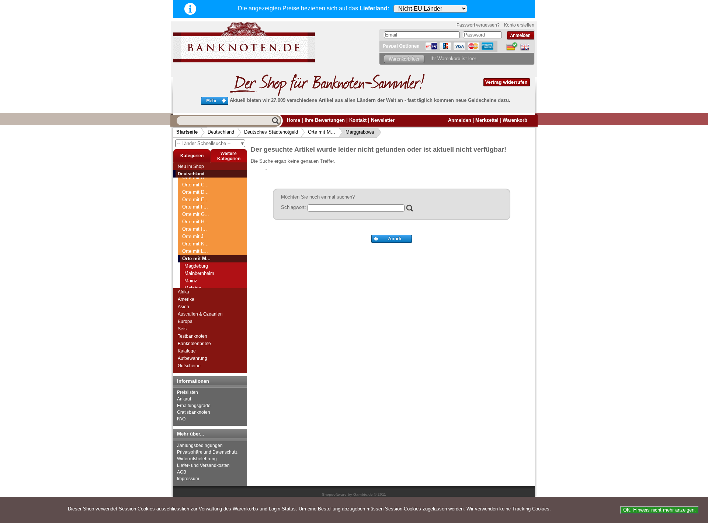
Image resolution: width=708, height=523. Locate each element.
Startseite (187, 132)
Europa (185, 321)
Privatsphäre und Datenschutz (207, 452)
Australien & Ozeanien (200, 314)
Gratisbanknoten (193, 412)
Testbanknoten (192, 336)
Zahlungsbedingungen (200, 445)
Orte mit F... (195, 207)
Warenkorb (515, 120)
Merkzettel (487, 120)
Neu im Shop (191, 166)
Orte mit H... (195, 221)
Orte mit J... (195, 236)
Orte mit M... (321, 132)
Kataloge (187, 351)
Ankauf (184, 399)
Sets (182, 328)
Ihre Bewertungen (325, 120)
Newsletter (383, 120)
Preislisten (187, 392)
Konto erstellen (519, 25)
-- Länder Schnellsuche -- (211, 143)
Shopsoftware (334, 494)
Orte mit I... (194, 229)
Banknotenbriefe (194, 343)
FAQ (181, 419)
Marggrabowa (360, 132)
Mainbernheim (199, 273)
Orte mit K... (195, 244)
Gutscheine (189, 365)
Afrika (183, 292)
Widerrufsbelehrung (197, 458)
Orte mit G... (195, 214)
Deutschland (221, 132)
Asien (183, 306)
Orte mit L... (195, 251)
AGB (181, 472)
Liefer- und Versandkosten (203, 465)
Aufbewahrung (192, 358)
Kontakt (358, 120)
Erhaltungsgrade (194, 405)
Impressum (188, 478)
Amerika (186, 299)
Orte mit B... (195, 177)
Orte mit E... (195, 199)
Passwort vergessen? (478, 25)
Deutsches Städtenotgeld (271, 132)
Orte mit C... (195, 184)
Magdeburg (196, 266)
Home (293, 120)
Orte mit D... (195, 192)
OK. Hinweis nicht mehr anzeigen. (659, 510)
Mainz (190, 280)
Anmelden (459, 120)
